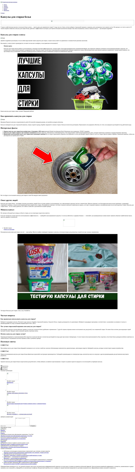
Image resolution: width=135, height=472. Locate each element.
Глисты (3, 433)
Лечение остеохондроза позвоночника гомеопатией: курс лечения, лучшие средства (26, 452)
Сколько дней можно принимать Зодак (17, 393)
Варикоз (3, 430)
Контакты (6, 10)
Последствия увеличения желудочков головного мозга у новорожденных (26, 403)
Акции (5, 6)
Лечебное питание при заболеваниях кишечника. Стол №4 (16, 435)
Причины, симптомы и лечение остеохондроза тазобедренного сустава (23, 455)
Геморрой (3, 441)
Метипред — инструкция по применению (15, 458)
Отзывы (6, 7)
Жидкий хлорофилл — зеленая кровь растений (19, 414)
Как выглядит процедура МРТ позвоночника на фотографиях (20, 463)
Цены (5, 4)
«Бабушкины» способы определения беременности (14, 447)
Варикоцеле (10, 382)
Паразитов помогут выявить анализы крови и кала (14, 444)
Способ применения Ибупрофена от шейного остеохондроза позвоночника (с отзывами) (27, 461)
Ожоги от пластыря (9, 229)
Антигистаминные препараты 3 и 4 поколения (13, 438)
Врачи (5, 9)
